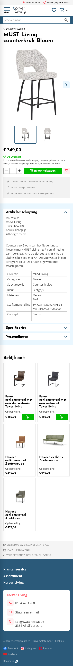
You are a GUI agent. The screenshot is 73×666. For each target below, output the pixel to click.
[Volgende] (66, 84)
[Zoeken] (66, 20)
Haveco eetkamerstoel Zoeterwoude (15, 461)
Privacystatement (42, 641)
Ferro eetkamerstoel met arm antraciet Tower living (52, 401)
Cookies (59, 641)
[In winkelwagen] (28, 417)
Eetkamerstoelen (15, 28)
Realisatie (8, 661)
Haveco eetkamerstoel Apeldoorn (15, 515)
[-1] (6, 171)
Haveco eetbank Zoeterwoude (51, 459)
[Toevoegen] (66, 171)
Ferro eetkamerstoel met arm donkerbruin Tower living (18, 401)
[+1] (19, 171)
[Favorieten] (54, 10)
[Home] (19, 10)
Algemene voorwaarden (16, 641)
